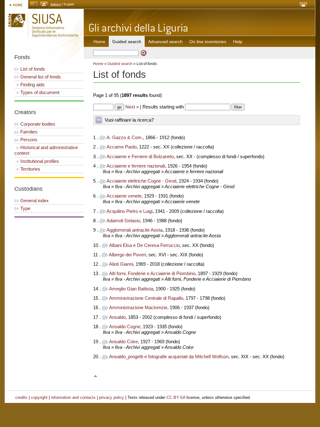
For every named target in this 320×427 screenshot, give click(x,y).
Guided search (120, 64)
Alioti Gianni (121, 264)
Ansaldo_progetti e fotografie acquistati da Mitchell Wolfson (168, 356)
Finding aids (32, 84)
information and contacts (73, 397)
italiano (56, 4)
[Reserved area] (303, 5)
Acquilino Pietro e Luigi (129, 211)
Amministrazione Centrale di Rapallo (146, 298)
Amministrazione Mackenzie (138, 307)
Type (24, 208)
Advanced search (165, 41)
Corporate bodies (37, 124)
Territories (29, 169)
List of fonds (32, 69)
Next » (132, 106)
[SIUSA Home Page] (16, 4)
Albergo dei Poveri (127, 254)
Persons (28, 139)
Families (28, 131)
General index (34, 200)
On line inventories (207, 41)
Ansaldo (117, 317)
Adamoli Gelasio (123, 220)
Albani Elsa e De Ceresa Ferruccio (144, 245)
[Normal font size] (34, 4)
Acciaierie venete (124, 195)
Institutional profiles (39, 161)
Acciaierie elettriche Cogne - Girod (141, 180)
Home (99, 41)
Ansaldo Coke (123, 341)
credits (21, 397)
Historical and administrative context (46, 150)
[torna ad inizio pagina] (95, 375)
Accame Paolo (122, 146)
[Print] (44, 4)
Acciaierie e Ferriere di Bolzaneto (140, 156)
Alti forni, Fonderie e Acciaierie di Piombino (152, 273)
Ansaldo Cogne (124, 326)
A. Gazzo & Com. (125, 137)
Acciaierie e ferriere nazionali (136, 165)
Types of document (39, 92)
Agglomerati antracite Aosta (134, 230)
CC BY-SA (176, 397)
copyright (39, 397)
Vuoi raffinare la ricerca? (129, 120)
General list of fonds (40, 76)
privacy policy (111, 397)
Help (237, 41)
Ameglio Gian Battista (131, 288)
